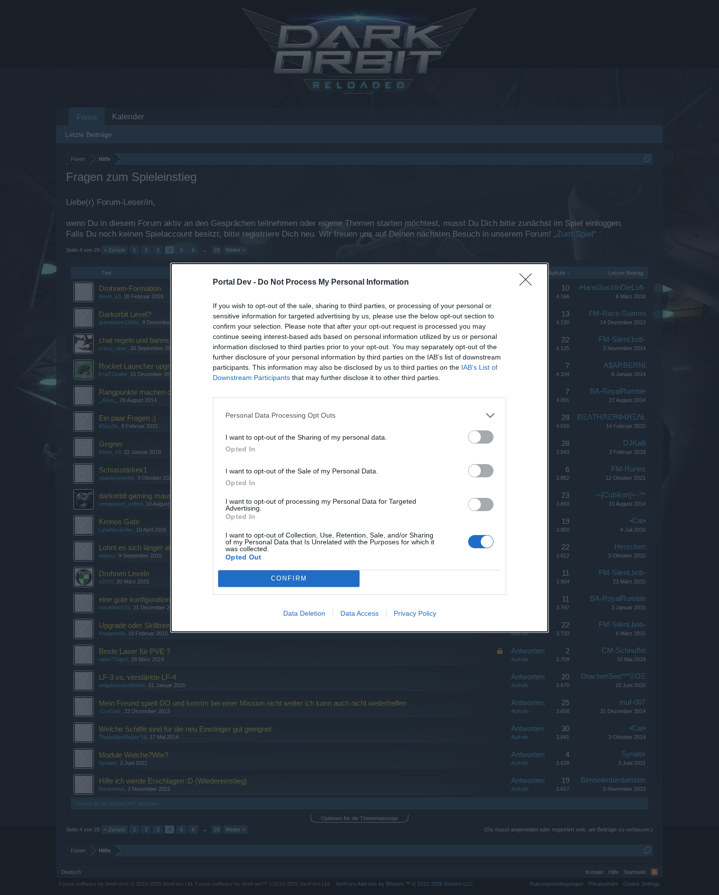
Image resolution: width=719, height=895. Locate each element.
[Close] (528, 282)
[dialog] (359, 448)
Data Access (359, 613)
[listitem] (359, 415)
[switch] (481, 437)
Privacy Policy (415, 613)
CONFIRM (289, 578)
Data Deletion (304, 613)
